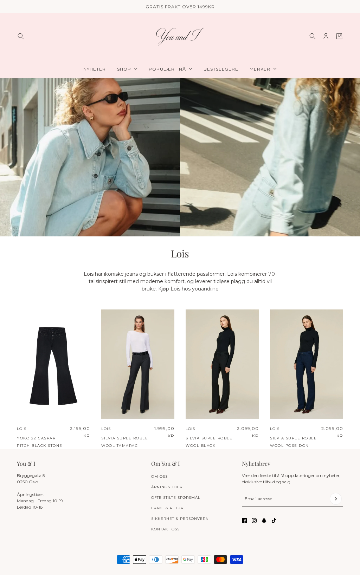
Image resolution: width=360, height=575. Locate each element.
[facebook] (244, 520)
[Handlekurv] (339, 36)
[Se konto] (326, 36)
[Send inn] (336, 499)
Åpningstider (166, 487)
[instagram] (254, 520)
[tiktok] (274, 520)
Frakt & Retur (167, 508)
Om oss (159, 476)
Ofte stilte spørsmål (175, 497)
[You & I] (180, 36)
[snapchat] (264, 520)
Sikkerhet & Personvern (180, 518)
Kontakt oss (165, 529)
